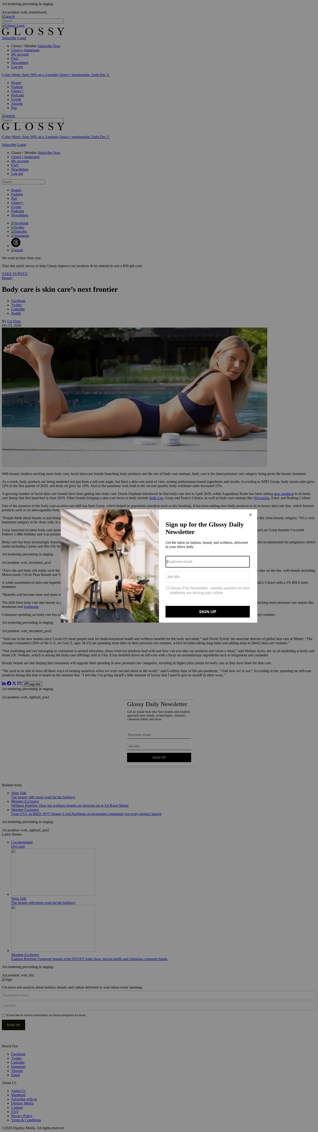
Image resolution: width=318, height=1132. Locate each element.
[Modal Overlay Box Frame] (159, 566)
